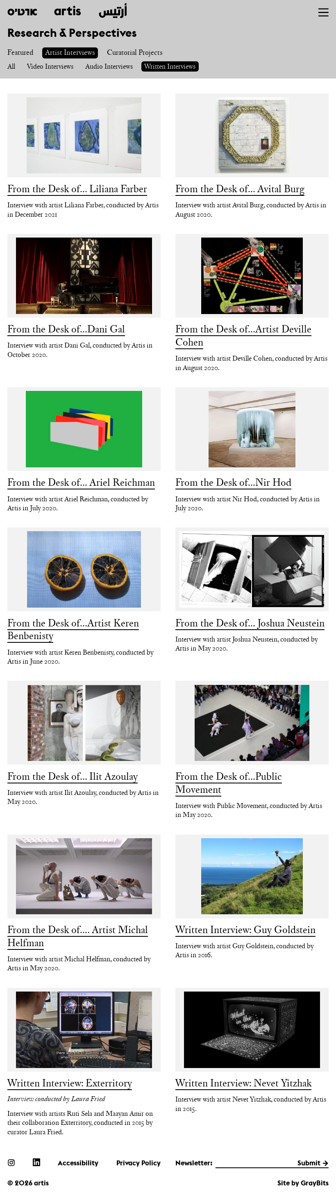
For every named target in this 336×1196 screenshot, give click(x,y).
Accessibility (78, 1162)
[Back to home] (67, 10)
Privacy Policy (138, 1162)
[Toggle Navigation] (323, 12)
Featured (20, 52)
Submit (308, 1162)
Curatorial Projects (135, 52)
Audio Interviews (109, 66)
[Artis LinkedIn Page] (36, 1162)
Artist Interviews (70, 52)
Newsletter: (194, 1162)
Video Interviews (50, 66)
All (11, 66)
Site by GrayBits (303, 1182)
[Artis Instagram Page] (11, 1162)
